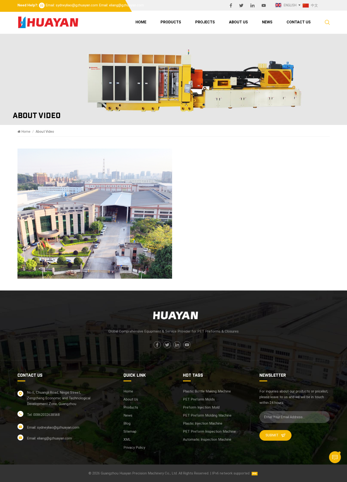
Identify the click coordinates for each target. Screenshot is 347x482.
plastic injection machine (202, 423)
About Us (238, 22)
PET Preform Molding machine (207, 415)
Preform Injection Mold (201, 407)
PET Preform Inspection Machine (209, 431)
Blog (127, 423)
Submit (272, 435)
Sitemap (129, 431)
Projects (205, 22)
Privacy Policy (134, 447)
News (267, 22)
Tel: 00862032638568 (43, 415)
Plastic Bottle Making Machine (207, 391)
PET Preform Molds (199, 399)
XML (127, 439)
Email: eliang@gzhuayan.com (121, 5)
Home (140, 22)
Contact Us (299, 22)
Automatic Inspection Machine (207, 439)
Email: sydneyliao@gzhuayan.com (72, 5)
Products (171, 22)
